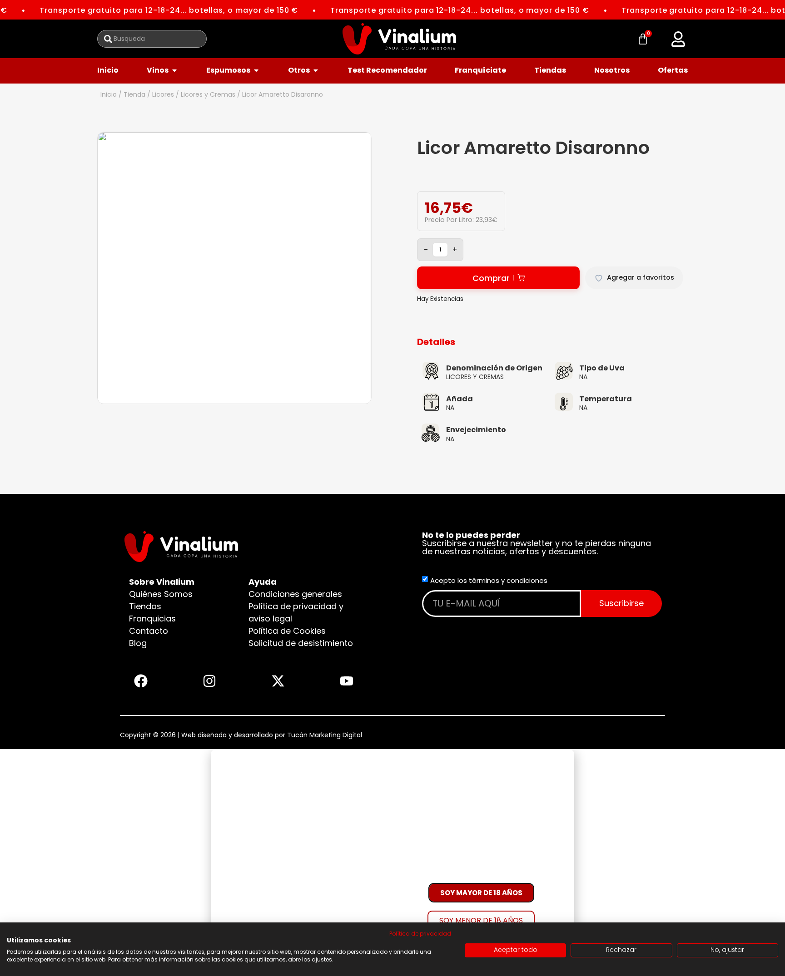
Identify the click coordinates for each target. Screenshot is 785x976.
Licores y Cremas (208, 94)
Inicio (108, 94)
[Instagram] (209, 681)
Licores (163, 94)
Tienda (134, 94)
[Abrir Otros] (315, 70)
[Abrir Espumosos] (256, 70)
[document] (392, 862)
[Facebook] (140, 681)
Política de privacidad (420, 933)
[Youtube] (346, 681)
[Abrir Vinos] (174, 70)
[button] (678, 39)
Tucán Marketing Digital (324, 734)
